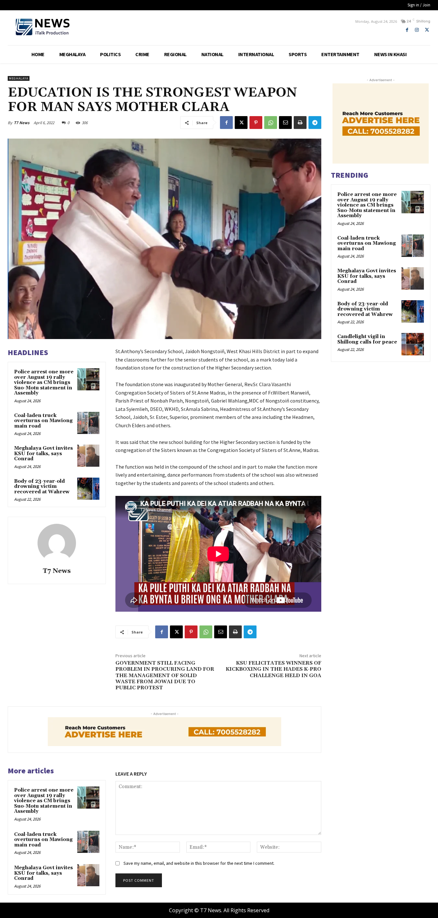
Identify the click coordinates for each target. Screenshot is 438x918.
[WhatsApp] (270, 122)
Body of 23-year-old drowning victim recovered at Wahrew (42, 486)
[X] (427, 30)
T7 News (21, 122)
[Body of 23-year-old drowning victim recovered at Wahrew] (88, 489)
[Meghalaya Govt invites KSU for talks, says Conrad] (88, 456)
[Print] (300, 122)
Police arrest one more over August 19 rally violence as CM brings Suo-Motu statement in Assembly (43, 382)
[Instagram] (417, 30)
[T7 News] (57, 543)
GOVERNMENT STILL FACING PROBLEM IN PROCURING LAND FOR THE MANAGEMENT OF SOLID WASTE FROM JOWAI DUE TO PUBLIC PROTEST (164, 675)
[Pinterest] (255, 122)
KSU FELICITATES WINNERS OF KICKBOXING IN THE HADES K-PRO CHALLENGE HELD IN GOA (273, 669)
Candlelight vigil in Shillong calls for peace (367, 339)
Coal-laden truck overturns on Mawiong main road (43, 420)
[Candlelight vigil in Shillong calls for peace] (412, 344)
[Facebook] (407, 30)
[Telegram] (314, 122)
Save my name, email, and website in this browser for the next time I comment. (198, 863)
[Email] (285, 122)
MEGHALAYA (18, 78)
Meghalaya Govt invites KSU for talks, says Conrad (43, 453)
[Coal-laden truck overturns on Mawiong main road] (88, 423)
